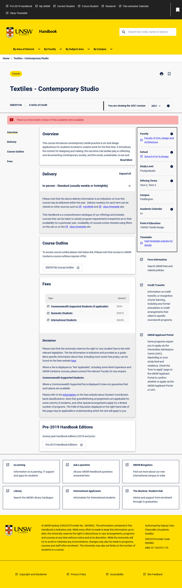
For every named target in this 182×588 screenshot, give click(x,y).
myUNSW (88, 206)
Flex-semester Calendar (136, 6)
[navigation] (62, 267)
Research (111, 6)
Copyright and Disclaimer (33, 574)
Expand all (125, 173)
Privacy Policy (78, 574)
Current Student (66, 6)
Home (6, 58)
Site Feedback (155, 574)
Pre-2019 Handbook (21, 6)
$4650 (120, 320)
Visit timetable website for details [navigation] (158, 243)
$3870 (120, 313)
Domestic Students (62, 313)
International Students (64, 320)
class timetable (111, 206)
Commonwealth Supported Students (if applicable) (79, 306)
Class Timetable (18, 13)
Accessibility (117, 574)
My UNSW (44, 6)
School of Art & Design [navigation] (156, 156)
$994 (119, 306)
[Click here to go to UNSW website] (19, 33)
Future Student (90, 6)
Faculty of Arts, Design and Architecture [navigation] (159, 140)
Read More (126, 160)
